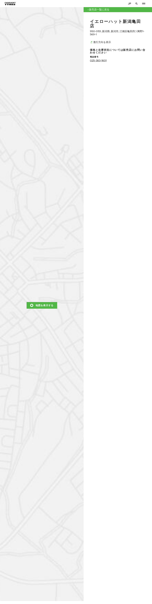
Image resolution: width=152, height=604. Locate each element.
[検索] (136, 3)
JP (129, 3)
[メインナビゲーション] (143, 3)
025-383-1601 (98, 60)
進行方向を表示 (102, 42)
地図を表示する (45, 305)
